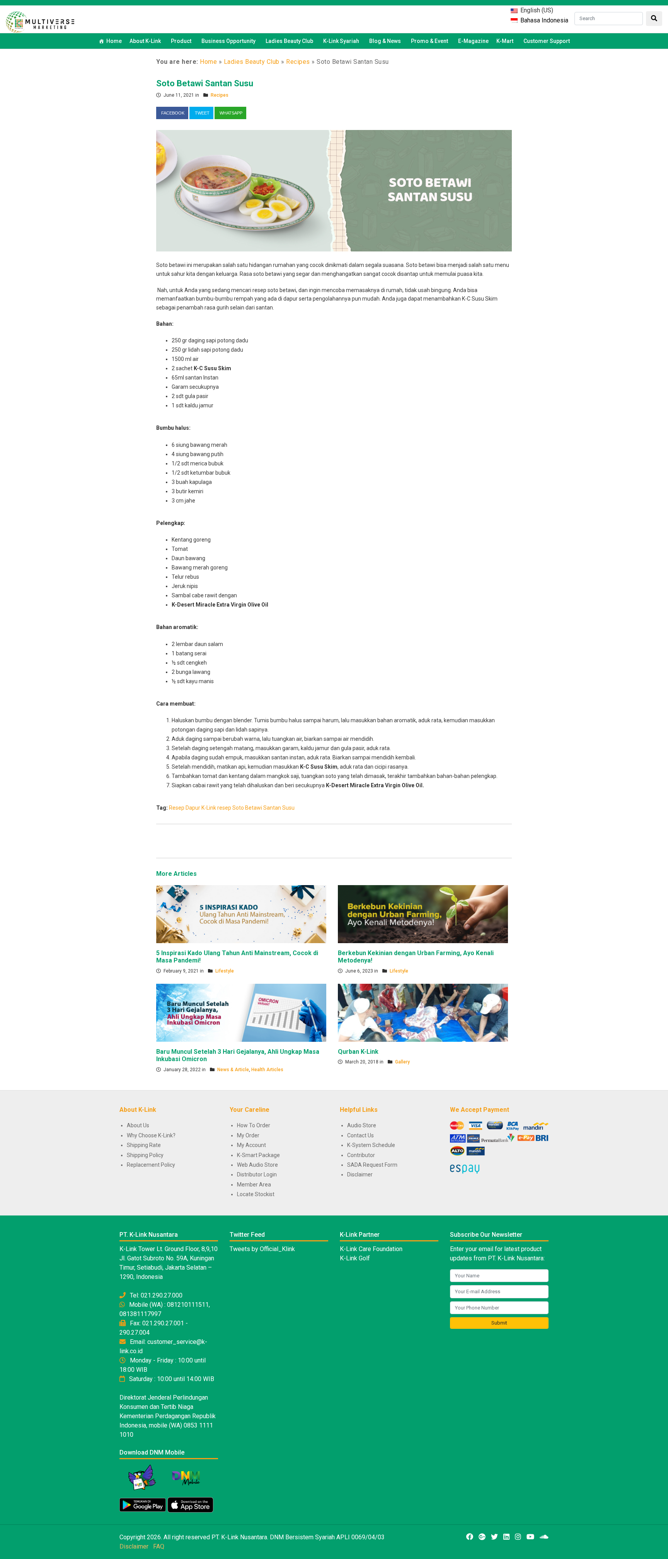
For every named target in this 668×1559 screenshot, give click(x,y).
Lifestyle (224, 971)
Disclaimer (360, 1174)
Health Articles (267, 1069)
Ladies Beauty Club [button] (289, 41)
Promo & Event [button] (429, 41)
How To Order (253, 1125)
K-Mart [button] (504, 41)
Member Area (254, 1184)
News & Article (233, 1069)
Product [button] (181, 41)
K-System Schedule (371, 1145)
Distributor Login (257, 1174)
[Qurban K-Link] (423, 1012)
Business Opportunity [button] (228, 41)
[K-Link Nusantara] (40, 21)
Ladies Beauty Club (251, 61)
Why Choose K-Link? (151, 1135)
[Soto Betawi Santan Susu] (334, 190)
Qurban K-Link (358, 1051)
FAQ (158, 1546)
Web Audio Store (257, 1165)
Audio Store (361, 1125)
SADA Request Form (372, 1165)
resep (224, 808)
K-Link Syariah (341, 41)
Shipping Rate (144, 1145)
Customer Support (546, 41)
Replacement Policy (151, 1165)
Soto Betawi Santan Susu (204, 83)
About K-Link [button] (145, 41)
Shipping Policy (145, 1155)
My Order (248, 1135)
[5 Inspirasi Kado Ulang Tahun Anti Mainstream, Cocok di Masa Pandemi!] (241, 914)
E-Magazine (473, 41)
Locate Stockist (255, 1194)
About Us (138, 1125)
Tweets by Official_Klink (262, 1249)
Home (114, 41)
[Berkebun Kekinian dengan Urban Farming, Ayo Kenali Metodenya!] (423, 914)
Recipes (298, 61)
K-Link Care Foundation (371, 1249)
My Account (251, 1145)
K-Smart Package (258, 1155)
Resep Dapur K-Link (192, 808)
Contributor (361, 1155)
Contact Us (360, 1135)
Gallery (402, 1062)
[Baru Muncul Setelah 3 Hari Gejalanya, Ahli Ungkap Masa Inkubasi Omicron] (241, 1012)
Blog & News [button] (385, 41)
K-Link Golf (355, 1258)
